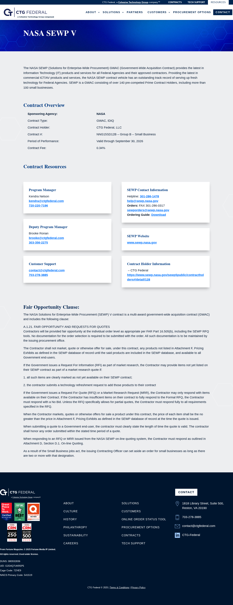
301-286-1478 (149, 196)
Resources (218, 2)
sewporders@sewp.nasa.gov (148, 210)
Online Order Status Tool (144, 519)
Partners (135, 12)
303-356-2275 (38, 242)
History (70, 519)
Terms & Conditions (119, 587)
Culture (70, 511)
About (91, 12)
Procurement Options (192, 12)
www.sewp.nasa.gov (142, 242)
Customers (157, 12)
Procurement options (141, 527)
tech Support (133, 543)
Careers (70, 543)
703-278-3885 (38, 275)
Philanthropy (75, 527)
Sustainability (75, 535)
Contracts (175, 2)
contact (186, 492)
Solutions (111, 12)
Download (158, 214)
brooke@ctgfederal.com (46, 238)
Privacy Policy (138, 587)
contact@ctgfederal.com (47, 270)
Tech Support (196, 2)
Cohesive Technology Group (133, 2)
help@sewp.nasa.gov (142, 201)
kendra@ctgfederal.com (46, 201)
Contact (223, 12)
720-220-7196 (38, 205)
